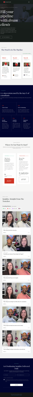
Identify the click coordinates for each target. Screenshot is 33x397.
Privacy (12, 395)
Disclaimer (17, 395)
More (20, 208)
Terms (14, 395)
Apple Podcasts (15, 208)
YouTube (9, 208)
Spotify (5, 208)
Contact (20, 395)
